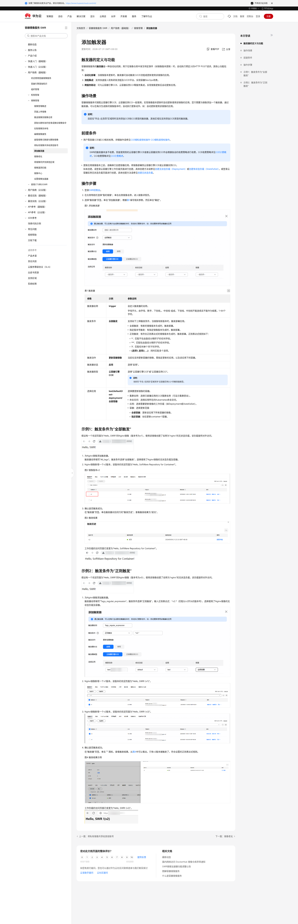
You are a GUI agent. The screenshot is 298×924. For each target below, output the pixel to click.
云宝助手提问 (86, 872)
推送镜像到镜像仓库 (43, 117)
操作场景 (248, 50)
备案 (242, 16)
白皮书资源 (33, 272)
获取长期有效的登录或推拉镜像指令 (50, 123)
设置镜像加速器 (41, 179)
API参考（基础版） (37, 206)
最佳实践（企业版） (37, 201)
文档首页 (81, 28)
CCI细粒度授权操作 (160, 139)
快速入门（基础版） (37, 61)
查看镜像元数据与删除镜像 (46, 139)
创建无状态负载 (145, 172)
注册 (268, 16)
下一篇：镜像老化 (224, 836)
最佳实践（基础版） (37, 195)
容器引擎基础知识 (39, 83)
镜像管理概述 (40, 106)
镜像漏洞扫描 (40, 167)
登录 (258, 16)
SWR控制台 (94, 190)
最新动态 (32, 44)
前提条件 (248, 57)
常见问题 (32, 229)
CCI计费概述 (117, 156)
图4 (134, 751)
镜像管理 (35, 100)
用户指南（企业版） (37, 190)
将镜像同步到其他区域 (44, 162)
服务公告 (32, 50)
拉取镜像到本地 (41, 128)
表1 (128, 200)
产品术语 (32, 255)
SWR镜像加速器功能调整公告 (176, 866)
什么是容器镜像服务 (172, 875)
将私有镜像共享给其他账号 (46, 145)
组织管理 (35, 89)
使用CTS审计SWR (39, 184)
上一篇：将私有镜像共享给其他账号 (96, 836)
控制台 (250, 16)
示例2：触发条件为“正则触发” (255, 84)
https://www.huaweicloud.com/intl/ (81, 3)
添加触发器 (39, 151)
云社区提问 (102, 872)
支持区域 (32, 278)
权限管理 (35, 95)
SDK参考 (32, 218)
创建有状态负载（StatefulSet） (204, 169)
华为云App (268, 8)
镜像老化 (38, 156)
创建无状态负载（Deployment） (171, 169)
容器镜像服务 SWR (98, 28)
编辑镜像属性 (40, 134)
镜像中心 (38, 173)
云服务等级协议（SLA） (40, 267)
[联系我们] (229, 16)
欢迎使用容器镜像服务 (41, 78)
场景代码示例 (34, 223)
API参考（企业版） (37, 212)
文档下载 (32, 240)
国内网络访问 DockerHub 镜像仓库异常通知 (183, 861)
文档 (235, 16)
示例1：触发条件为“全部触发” (255, 74)
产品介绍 (32, 55)
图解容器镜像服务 (171, 871)
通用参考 (32, 250)
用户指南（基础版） (37, 72)
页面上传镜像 (40, 111)
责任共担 (32, 261)
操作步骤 (248, 64)
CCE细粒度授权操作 (140, 139)
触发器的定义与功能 (253, 43)
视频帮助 (32, 234)
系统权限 (32, 283)
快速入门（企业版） (37, 66)
